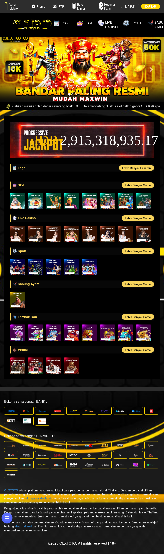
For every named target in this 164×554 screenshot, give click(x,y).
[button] (12, 68)
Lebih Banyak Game (138, 185)
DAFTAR (150, 6)
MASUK (130, 6)
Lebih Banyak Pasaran (136, 168)
